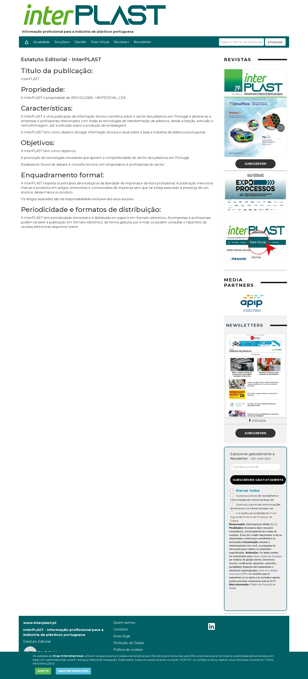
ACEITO (43, 671)
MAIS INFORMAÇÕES (73, 671)
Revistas (120, 42)
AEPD (272, 581)
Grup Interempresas (68, 656)
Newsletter (142, 42)
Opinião (80, 42)
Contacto (120, 629)
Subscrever (255, 163)
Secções (61, 42)
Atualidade (41, 42)
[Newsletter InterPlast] (255, 376)
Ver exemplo (261, 459)
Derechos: (269, 559)
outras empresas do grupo (267, 556)
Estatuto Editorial (37, 642)
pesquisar (275, 42)
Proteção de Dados (128, 643)
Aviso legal (121, 636)
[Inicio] (26, 42)
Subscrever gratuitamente (258, 480)
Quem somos (124, 623)
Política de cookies (128, 650)
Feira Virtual (100, 42)
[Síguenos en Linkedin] (211, 627)
